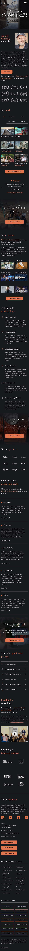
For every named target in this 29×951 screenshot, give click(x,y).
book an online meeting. (17, 722)
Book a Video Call (9, 848)
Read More (7, 72)
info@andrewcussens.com (12, 833)
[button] (25, 3)
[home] (4, 3)
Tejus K (6, 947)
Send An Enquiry (9, 842)
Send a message (9, 853)
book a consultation (14, 222)
